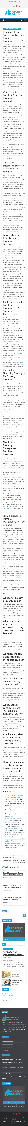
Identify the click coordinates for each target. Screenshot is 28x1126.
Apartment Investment (7, 948)
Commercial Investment (7, 995)
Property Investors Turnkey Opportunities (12, 28)
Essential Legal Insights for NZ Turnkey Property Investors (13, 856)
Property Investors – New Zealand (14, 808)
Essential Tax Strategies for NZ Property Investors (14, 1059)
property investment (20, 1029)
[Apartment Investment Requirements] (6, 982)
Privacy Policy (5, 1000)
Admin (14, 44)
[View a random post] (24, 20)
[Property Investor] (3, 20)
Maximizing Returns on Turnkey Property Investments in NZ (13, 886)
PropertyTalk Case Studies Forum (14, 828)
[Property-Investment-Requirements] (6, 974)
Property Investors (11, 155)
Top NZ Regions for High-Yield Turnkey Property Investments (13, 874)
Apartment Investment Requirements (17, 981)
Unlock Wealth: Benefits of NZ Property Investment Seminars (14, 862)
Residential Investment (7, 998)
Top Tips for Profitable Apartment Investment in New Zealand (13, 954)
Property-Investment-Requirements (17, 973)
